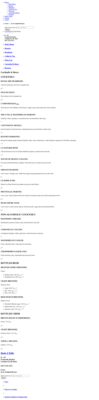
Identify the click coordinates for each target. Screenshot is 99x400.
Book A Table (7, 353)
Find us (7, 18)
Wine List (11, 11)
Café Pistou (8, 31)
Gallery (7, 20)
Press (6, 382)
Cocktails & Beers (14, 13)
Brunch (11, 6)
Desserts (11, 14)
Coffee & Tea (13, 9)
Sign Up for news (10, 27)
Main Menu (12, 4)
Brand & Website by (11, 397)
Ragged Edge (22, 397)
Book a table (8, 16)
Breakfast (11, 7)
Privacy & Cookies (11, 389)
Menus (7, 2)
